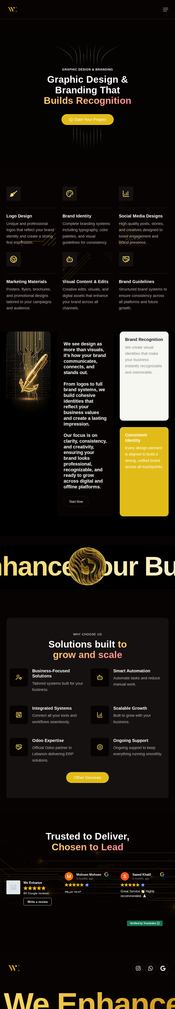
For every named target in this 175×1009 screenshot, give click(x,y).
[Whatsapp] (150, 968)
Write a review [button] (38, 901)
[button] (166, 10)
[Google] (163, 968)
